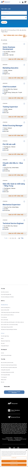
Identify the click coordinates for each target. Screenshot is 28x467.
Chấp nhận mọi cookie (14, 464)
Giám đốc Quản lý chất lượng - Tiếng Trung (14, 185)
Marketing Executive (10, 68)
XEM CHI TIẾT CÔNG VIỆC (16, 59)
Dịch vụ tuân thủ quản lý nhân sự (7, 314)
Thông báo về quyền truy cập (20, 439)
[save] (24, 44)
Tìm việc (4, 22)
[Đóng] (26, 450)
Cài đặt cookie (14, 457)
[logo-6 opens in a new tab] (14, 417)
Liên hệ (2, 352)
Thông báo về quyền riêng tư (7, 439)
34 (19, 238)
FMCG (2, 338)
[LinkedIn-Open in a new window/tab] (10, 448)
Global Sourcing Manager (12, 125)
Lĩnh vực (2, 333)
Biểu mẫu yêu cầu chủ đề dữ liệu (14, 440)
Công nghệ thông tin (5, 345)
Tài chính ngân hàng (5, 336)
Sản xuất (2, 343)
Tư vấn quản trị (4, 377)
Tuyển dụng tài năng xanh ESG (7, 327)
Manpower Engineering (5, 340)
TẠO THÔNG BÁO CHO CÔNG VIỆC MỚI (14, 36)
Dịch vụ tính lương (4, 319)
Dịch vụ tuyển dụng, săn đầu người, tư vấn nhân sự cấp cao (12, 322)
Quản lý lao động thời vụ (5, 307)
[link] (14, 448)
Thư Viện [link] (3, 359)
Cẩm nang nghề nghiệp (5, 374)
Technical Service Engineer (13, 223)
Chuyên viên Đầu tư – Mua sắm (13, 164)
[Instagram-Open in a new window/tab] (18, 448)
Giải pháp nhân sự (4, 304)
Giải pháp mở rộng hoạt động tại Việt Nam (9, 329)
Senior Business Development (9, 48)
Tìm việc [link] (3, 288)
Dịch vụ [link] (2, 300)
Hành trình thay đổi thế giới (6, 355)
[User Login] (23, 2)
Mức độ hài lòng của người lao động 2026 (9, 367)
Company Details (9, 437)
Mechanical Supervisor (12, 205)
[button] (25, 2)
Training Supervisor (10, 107)
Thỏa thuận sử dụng (17, 437)
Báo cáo (2, 382)
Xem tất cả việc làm (5, 292)
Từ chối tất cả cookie (14, 461)
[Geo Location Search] (26, 17)
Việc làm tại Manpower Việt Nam (7, 296)
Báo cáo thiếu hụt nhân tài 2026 (7, 362)
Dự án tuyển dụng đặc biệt (6, 294)
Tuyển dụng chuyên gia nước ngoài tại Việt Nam (10, 312)
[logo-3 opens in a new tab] (14, 410)
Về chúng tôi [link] (4, 349)
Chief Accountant (9, 87)
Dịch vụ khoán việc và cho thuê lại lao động (9, 324)
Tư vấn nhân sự (4, 317)
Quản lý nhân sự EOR (5, 309)
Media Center (3, 379)
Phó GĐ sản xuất (9, 144)
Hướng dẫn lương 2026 (5, 369)
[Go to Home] (5, 2)
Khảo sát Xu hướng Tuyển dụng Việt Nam (9, 365)
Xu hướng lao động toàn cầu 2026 (7, 372)
